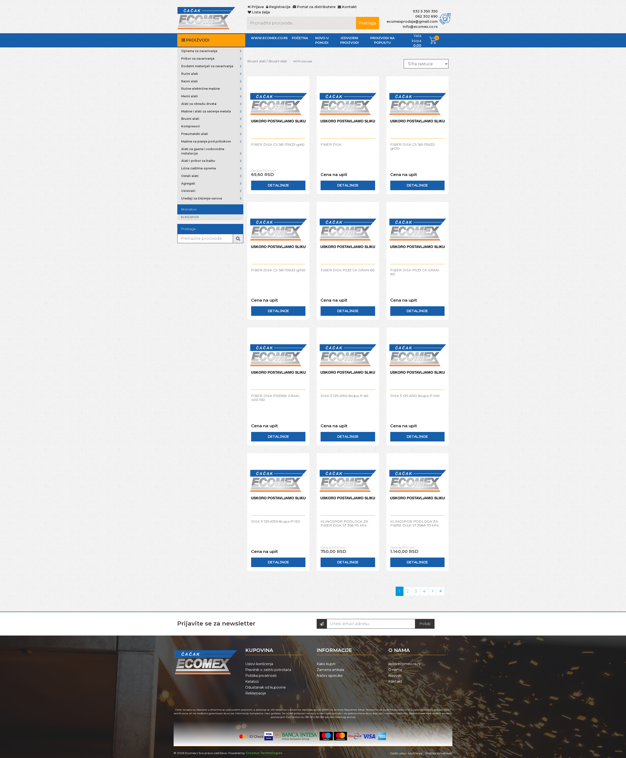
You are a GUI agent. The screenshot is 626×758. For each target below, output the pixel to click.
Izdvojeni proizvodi (349, 40)
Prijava (257, 7)
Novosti (395, 675)
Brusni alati (256, 61)
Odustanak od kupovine (265, 687)
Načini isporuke (330, 675)
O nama (395, 670)
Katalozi (252, 681)
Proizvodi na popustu (382, 40)
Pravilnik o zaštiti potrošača (268, 670)
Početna (300, 38)
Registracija (279, 7)
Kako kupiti (326, 664)
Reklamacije (255, 693)
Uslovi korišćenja (259, 664)
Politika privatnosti (261, 675)
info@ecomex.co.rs (420, 26)
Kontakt (395, 681)
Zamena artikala (330, 670)
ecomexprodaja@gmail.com (412, 21)
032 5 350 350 (425, 11)
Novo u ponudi (322, 40)
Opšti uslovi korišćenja (406, 753)
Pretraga (367, 23)
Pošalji (424, 623)
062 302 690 (426, 16)
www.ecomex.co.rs (269, 38)
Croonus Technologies (264, 753)
